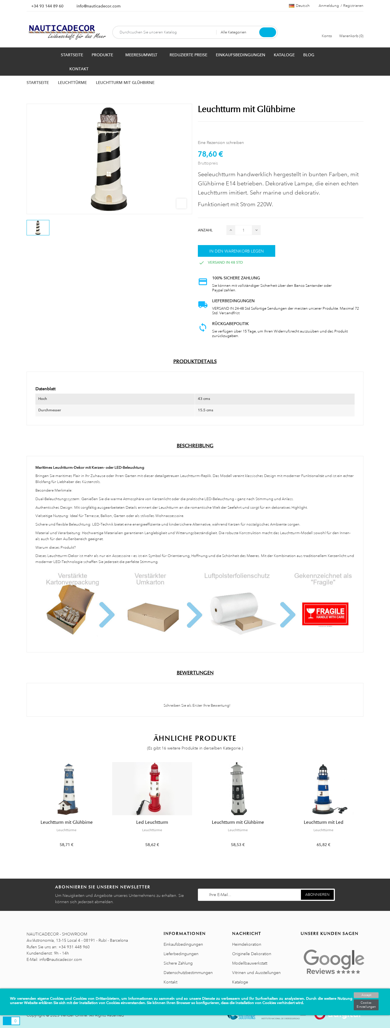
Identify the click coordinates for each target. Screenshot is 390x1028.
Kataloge (240, 982)
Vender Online (74, 1015)
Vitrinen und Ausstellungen (256, 972)
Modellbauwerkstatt (249, 963)
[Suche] (267, 32)
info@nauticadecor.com (98, 6)
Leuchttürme (67, 830)
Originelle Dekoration (251, 953)
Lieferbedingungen (181, 953)
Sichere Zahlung (178, 963)
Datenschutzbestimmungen (188, 972)
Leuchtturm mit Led (323, 822)
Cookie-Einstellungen (366, 1005)
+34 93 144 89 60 (47, 6)
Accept (366, 995)
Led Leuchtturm (152, 822)
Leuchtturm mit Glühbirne (67, 822)
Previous (23, 809)
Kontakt (170, 982)
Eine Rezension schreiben (221, 142)
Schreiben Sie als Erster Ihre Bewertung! (196, 705)
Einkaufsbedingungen (183, 944)
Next (367, 809)
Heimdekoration (246, 944)
